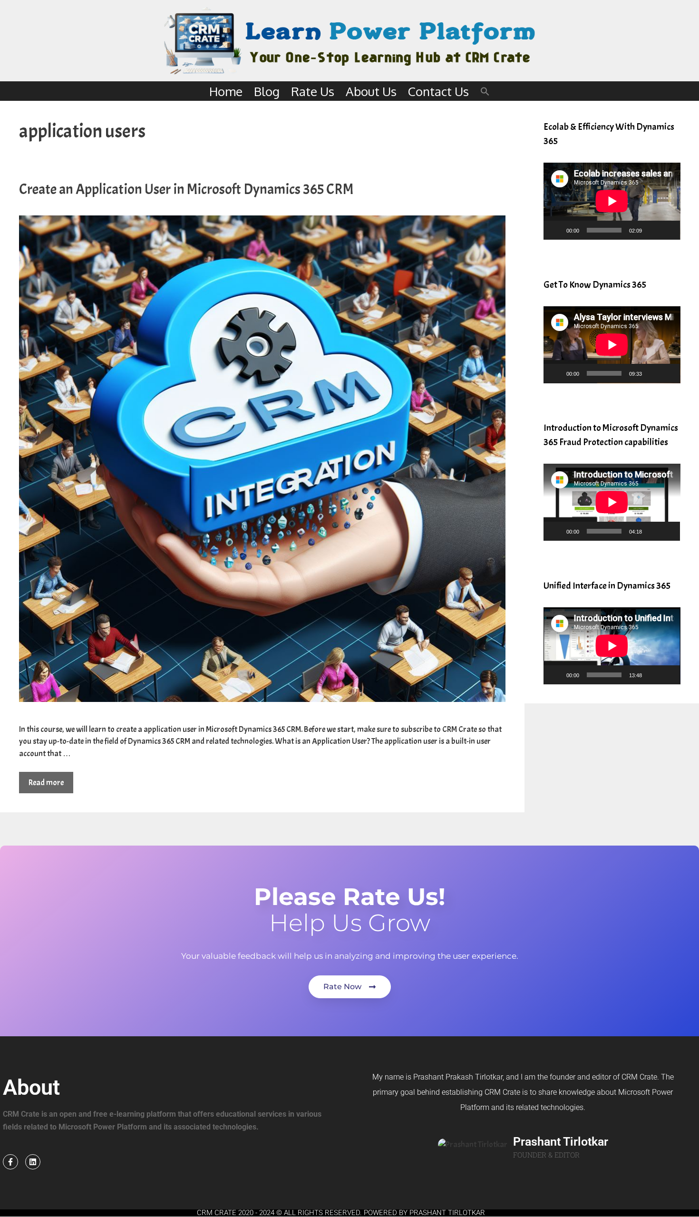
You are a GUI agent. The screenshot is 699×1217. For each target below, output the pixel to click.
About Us (371, 91)
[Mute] (652, 230)
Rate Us (312, 91)
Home (226, 91)
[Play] (556, 230)
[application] (612, 201)
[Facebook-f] (10, 1161)
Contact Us (438, 91)
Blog (267, 91)
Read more (46, 783)
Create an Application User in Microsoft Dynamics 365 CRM (186, 189)
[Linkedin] (32, 1161)
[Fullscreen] (667, 230)
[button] (485, 91)
